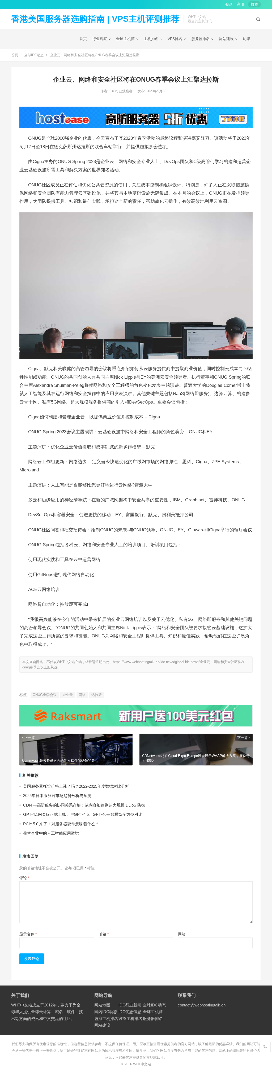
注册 (240, 4)
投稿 (254, 4)
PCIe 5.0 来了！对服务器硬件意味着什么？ (61, 824)
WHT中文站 (142, 1064)
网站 (181, 934)
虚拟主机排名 (106, 1018)
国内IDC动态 (105, 1011)
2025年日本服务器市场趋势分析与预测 (57, 795)
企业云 (67, 695)
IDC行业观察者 (121, 91)
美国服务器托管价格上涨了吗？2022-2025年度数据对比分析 (76, 786)
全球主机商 (125, 39)
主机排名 (151, 39)
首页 (83, 39)
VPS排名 (175, 39)
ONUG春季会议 (45, 695)
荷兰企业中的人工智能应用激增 (51, 833)
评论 (24, 878)
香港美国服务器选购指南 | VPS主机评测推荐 (95, 19)
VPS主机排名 (130, 1018)
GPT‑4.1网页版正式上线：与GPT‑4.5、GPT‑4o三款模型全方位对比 (82, 814)
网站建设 (226, 39)
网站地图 (102, 1005)
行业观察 (99, 39)
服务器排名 (200, 39)
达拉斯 (96, 695)
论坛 (246, 39)
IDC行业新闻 (129, 1005)
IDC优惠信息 (129, 1011)
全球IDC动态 (34, 55)
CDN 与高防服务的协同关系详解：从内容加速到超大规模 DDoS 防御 (84, 805)
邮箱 (104, 934)
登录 (229, 4)
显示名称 (28, 934)
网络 (82, 695)
